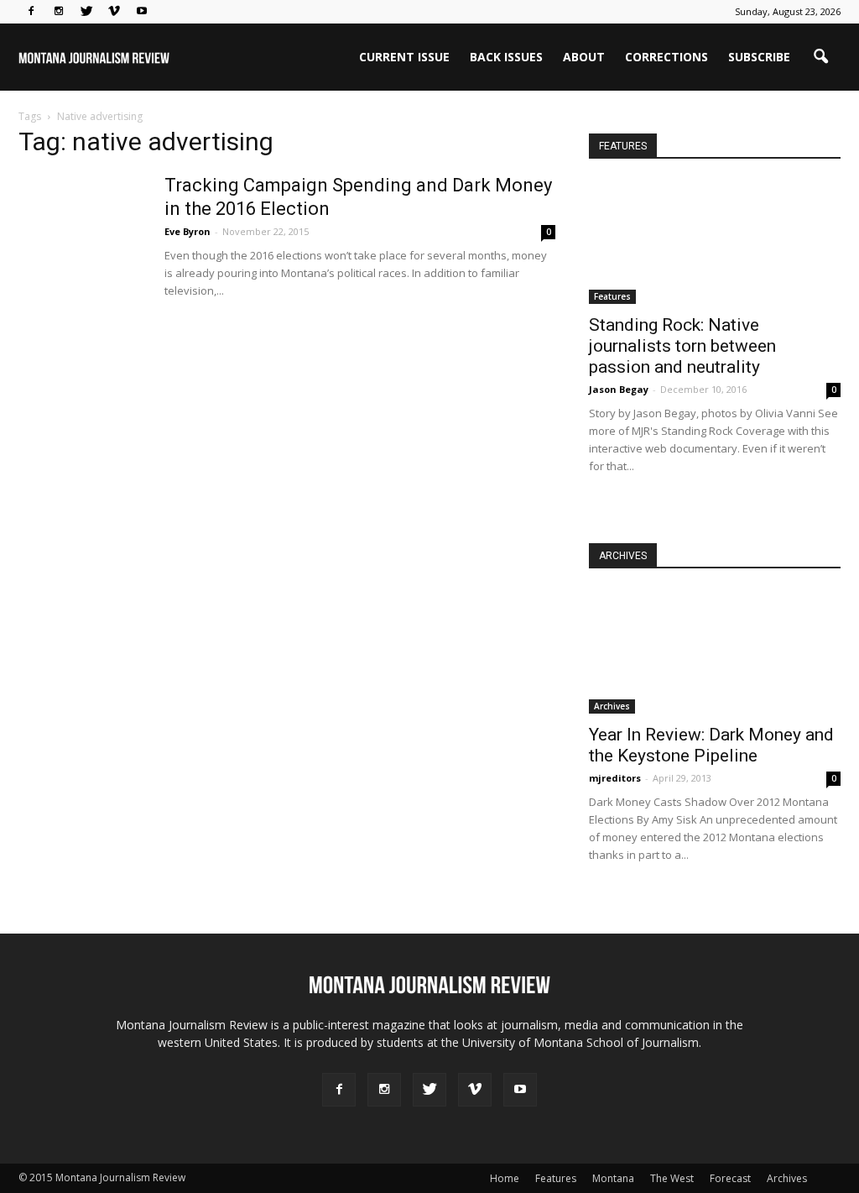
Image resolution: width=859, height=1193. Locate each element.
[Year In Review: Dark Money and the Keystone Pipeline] (715, 652)
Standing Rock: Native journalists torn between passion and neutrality (682, 346)
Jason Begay (618, 389)
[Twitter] (86, 12)
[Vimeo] (114, 12)
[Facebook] (31, 12)
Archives (612, 706)
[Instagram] (58, 12)
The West (672, 1178)
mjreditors (615, 778)
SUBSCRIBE (759, 57)
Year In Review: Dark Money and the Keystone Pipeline (711, 745)
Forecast (730, 1178)
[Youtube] (141, 12)
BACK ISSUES (506, 57)
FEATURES (623, 146)
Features (612, 296)
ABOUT (584, 57)
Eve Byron (187, 231)
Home (504, 1178)
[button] (820, 57)
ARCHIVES (623, 556)
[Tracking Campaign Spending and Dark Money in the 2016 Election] (81, 237)
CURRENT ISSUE (404, 57)
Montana (613, 1178)
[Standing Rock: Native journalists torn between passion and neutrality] (715, 242)
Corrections (666, 57)
